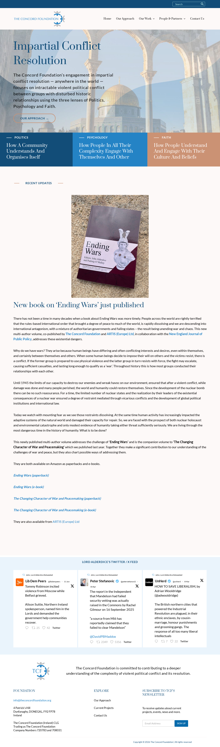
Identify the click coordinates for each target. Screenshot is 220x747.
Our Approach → (34, 118)
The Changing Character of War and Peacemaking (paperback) (57, 498)
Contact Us (100, 715)
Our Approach (102, 700)
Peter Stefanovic (102, 581)
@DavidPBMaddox (103, 636)
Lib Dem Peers (35, 581)
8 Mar (186, 581)
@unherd (177, 581)
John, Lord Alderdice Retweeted (39, 575)
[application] (153, 18)
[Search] (202, 4)
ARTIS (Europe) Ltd (66, 521)
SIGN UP (181, 723)
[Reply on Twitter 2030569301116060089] (157, 641)
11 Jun (67, 581)
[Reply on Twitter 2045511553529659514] (92, 642)
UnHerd (160, 581)
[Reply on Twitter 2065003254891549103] (27, 628)
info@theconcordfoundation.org (32, 700)
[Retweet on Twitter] (24, 575)
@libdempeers (54, 581)
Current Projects (104, 708)
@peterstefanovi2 (128, 581)
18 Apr (93, 586)
